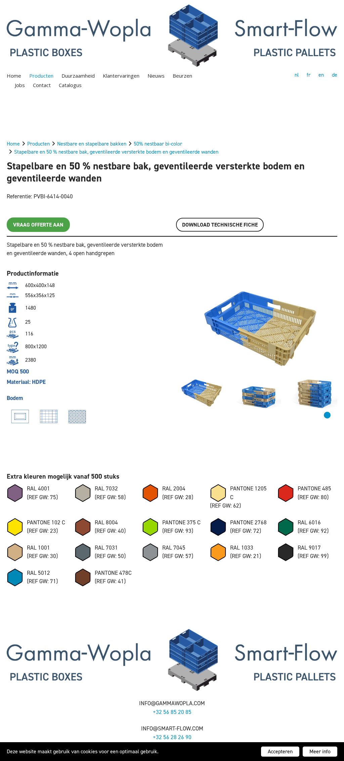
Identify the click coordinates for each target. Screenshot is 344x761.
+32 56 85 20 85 (172, 712)
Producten (41, 75)
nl (297, 74)
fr (308, 74)
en (321, 74)
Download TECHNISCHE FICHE (220, 224)
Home (14, 75)
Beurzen (182, 75)
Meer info (320, 751)
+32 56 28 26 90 (172, 737)
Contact (42, 85)
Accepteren (280, 751)
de (334, 74)
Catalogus (70, 85)
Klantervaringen (121, 75)
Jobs (20, 85)
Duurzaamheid (78, 75)
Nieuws (156, 75)
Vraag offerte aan (38, 224)
